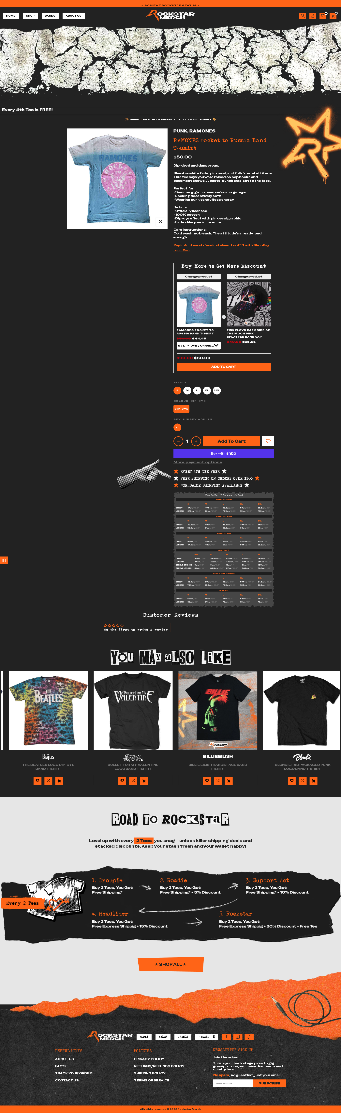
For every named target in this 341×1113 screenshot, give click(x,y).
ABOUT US (74, 15)
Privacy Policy (149, 1059)
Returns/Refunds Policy (159, 1066)
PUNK (180, 131)
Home (134, 119)
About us (64, 1059)
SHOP (30, 15)
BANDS (50, 15)
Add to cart (223, 367)
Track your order (73, 1073)
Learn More (181, 250)
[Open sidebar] (4, 560)
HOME (11, 15)
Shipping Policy (150, 1073)
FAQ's (60, 1066)
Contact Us (67, 1080)
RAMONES (202, 131)
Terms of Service (152, 1080)
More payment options (197, 462)
